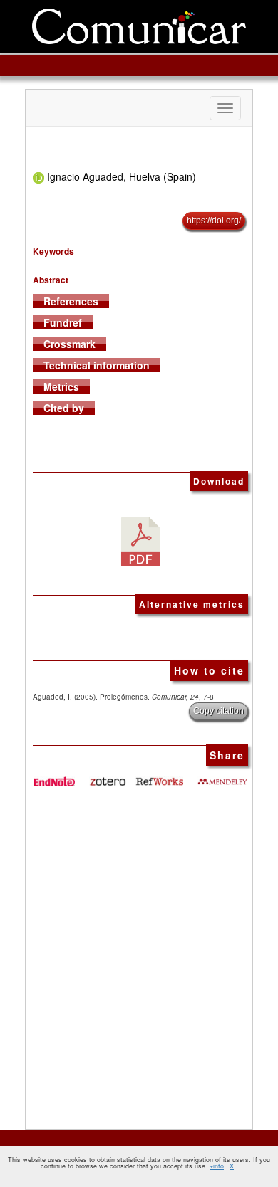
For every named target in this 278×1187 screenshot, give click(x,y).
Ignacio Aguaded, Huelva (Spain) (121, 176)
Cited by (63, 408)
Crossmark (69, 344)
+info (217, 1166)
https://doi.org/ (214, 221)
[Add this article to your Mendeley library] (222, 776)
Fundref (62, 322)
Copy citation (218, 711)
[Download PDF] (140, 539)
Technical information (96, 365)
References (70, 301)
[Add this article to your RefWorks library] (159, 776)
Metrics (61, 386)
